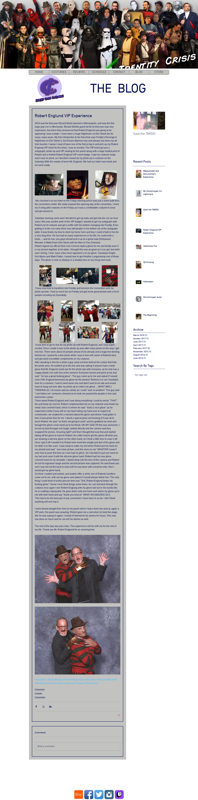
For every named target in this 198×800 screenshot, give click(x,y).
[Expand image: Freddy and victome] (109, 311)
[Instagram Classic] (109, 794)
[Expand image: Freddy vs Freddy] (88, 311)
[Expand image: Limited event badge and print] (106, 184)
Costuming (40, 689)
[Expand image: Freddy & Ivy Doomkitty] (45, 311)
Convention (40, 697)
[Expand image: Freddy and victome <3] (88, 332)
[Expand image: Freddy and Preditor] (45, 332)
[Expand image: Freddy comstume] (77, 184)
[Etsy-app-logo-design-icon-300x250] (78, 794)
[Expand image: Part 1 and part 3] (66, 332)
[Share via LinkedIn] (50, 706)
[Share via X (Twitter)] (43, 706)
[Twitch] (119, 794)
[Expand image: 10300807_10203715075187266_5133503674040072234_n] (45, 276)
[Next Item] (160, 120)
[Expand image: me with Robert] (88, 276)
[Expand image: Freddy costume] (49, 184)
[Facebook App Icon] (88, 794)
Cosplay (38, 693)
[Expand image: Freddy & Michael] (66, 311)
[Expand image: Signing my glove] (67, 276)
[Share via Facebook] (36, 706)
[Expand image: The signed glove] (109, 276)
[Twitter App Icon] (98, 794)
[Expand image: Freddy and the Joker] (109, 332)
